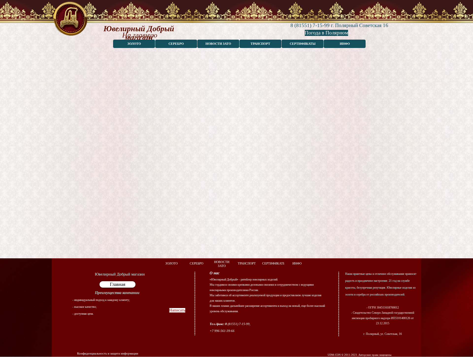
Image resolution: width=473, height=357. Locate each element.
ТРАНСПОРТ (260, 44)
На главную (139, 35)
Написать (177, 310)
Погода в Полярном (326, 33)
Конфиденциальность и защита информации (107, 353)
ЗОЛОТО (134, 44)
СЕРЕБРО (176, 44)
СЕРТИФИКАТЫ (303, 44)
